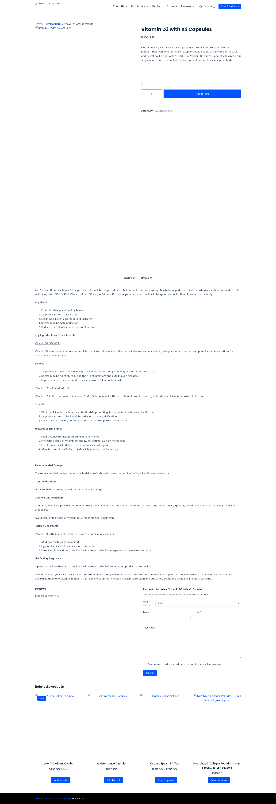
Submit (150, 672)
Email (197, 612)
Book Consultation (230, 6)
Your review (150, 627)
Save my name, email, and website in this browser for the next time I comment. (185, 664)
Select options (166, 780)
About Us (118, 6)
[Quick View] (48, 780)
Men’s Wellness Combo (58, 763)
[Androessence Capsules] (112, 726)
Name (147, 612)
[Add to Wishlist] (142, 84)
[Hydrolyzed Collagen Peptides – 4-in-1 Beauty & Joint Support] (217, 726)
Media (156, 6)
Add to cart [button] (60, 780)
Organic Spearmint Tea (164, 763)
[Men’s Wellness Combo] (59, 726)
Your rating (147, 603)
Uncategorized (163, 111)
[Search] (200, 6)
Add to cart (202, 93)
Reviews (186, 6)
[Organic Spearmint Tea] (164, 726)
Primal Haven (78, 798)
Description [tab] (129, 278)
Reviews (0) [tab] (146, 278)
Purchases (138, 6)
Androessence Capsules (111, 763)
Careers (172, 6)
